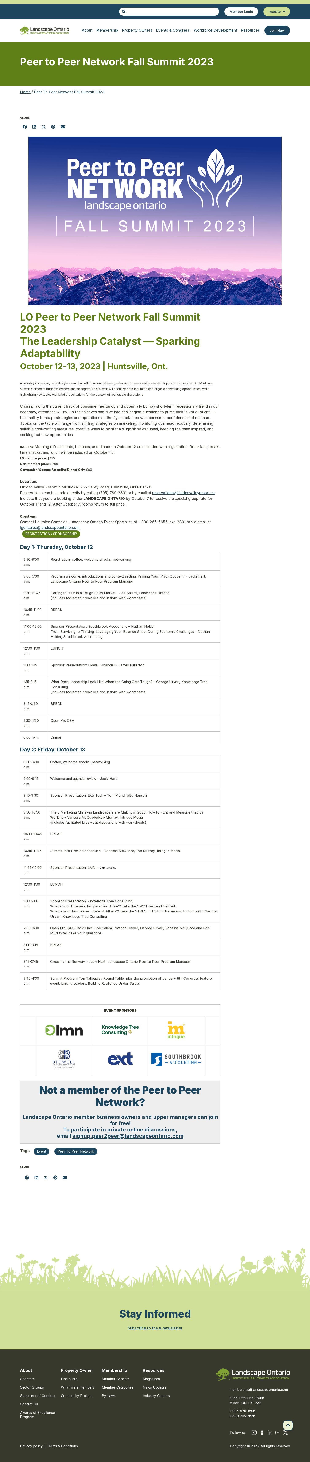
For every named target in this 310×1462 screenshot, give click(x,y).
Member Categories (117, 1387)
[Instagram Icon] (254, 1432)
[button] (25, 126)
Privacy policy (32, 1446)
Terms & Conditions (62, 1446)
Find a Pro (69, 1379)
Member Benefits (115, 1379)
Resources (153, 1370)
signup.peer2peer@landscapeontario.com (127, 1136)
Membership (114, 1370)
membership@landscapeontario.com (258, 1389)
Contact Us (29, 1404)
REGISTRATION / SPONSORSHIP (51, 534)
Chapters (27, 1379)
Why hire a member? (78, 1387)
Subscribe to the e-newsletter (155, 1328)
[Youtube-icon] (277, 1432)
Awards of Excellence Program (37, 1414)
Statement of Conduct (37, 1396)
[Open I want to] (284, 11)
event (41, 1151)
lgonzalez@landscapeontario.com (50, 527)
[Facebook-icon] (262, 1432)
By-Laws (109, 1396)
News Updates (154, 1387)
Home (25, 92)
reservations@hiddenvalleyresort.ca (183, 493)
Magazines (151, 1379)
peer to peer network (76, 1151)
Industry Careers (156, 1396)
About (26, 1370)
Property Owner (77, 1370)
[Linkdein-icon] (270, 1432)
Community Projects (77, 1396)
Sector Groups (32, 1387)
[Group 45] (285, 1432)
